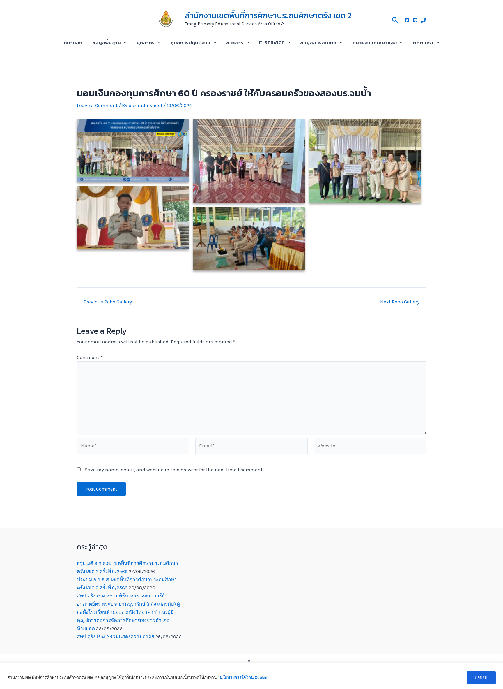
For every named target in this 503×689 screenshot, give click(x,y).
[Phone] (423, 20)
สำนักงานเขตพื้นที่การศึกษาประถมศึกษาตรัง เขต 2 (268, 15)
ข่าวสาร (234, 42)
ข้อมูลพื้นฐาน (106, 42)
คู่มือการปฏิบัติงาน (190, 42)
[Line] (415, 20)
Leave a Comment (97, 105)
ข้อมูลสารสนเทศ (318, 42)
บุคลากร (146, 42)
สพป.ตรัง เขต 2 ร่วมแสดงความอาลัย (115, 636)
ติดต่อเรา (423, 42)
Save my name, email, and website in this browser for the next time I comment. (174, 469)
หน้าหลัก (73, 42)
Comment (89, 357)
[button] (395, 19)
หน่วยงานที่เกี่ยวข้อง (375, 42)
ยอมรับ (481, 677)
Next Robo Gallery (403, 301)
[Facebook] (406, 20)
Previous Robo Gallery (104, 301)
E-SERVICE (271, 42)
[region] (251, 675)
